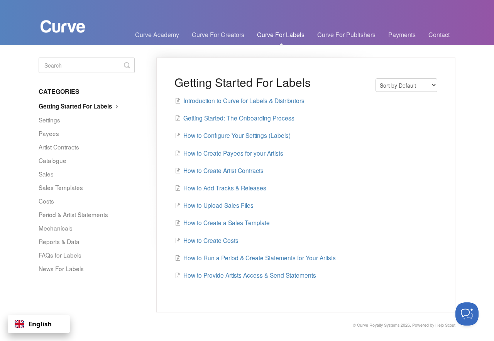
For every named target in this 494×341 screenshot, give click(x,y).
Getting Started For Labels (76, 106)
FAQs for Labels (60, 255)
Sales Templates (61, 187)
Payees (49, 133)
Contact (439, 34)
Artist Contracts (59, 147)
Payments (402, 34)
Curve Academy (157, 34)
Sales (46, 174)
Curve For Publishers (346, 34)
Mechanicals (56, 228)
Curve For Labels (281, 34)
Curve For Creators (218, 34)
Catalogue (52, 160)
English (40, 323)
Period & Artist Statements (73, 214)
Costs (46, 201)
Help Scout (445, 325)
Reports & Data (59, 241)
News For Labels (61, 268)
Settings (49, 119)
